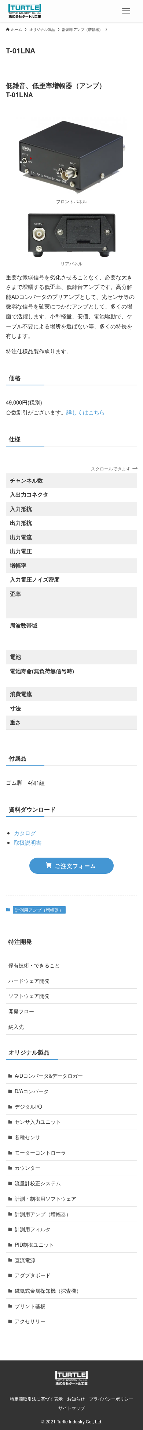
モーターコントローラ (40, 1152)
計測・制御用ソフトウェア (45, 1198)
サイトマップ (71, 1408)
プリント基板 (30, 1306)
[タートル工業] (24, 11)
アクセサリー (30, 1321)
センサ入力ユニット (38, 1121)
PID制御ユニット (34, 1244)
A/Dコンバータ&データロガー (49, 1075)
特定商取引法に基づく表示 (36, 1399)
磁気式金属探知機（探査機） (48, 1290)
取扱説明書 (27, 842)
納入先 (16, 1026)
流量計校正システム (38, 1183)
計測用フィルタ (33, 1229)
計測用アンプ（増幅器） (39, 910)
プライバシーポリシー (111, 1399)
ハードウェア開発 (29, 980)
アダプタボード (33, 1275)
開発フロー (21, 1011)
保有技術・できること (34, 965)
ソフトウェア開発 (29, 995)
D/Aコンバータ (32, 1091)
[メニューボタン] (126, 11)
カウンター (27, 1167)
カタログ (25, 833)
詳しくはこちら (85, 412)
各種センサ (27, 1137)
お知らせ (76, 1399)
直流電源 (25, 1260)
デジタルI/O (28, 1106)
